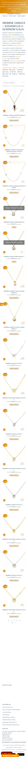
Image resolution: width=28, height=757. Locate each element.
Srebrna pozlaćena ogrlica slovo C (14, 610)
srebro (21, 67)
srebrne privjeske (16, 61)
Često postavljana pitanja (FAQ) (10, 724)
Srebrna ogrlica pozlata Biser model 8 (14, 292)
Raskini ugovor (8, 753)
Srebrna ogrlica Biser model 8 (14, 222)
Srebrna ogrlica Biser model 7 (14, 256)
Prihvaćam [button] (20, 754)
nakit (15, 67)
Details (14, 227)
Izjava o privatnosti (7, 707)
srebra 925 (19, 45)
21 (12, 623)
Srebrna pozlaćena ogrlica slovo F (14, 469)
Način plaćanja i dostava (8, 717)
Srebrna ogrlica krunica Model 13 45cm (14, 187)
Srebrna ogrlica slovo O (14, 505)
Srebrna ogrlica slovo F (14, 434)
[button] (4, 111)
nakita (9, 35)
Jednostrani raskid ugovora (9, 722)
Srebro (14, 37)
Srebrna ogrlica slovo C (14, 575)
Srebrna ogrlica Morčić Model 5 (14, 115)
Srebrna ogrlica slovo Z (14, 363)
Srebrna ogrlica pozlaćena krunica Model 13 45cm (14, 150)
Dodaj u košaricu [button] (14, 120)
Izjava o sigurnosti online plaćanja (11, 709)
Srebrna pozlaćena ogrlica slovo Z (14, 398)
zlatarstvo (6, 67)
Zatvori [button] (14, 11)
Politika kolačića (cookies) (9, 719)
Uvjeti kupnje (5, 714)
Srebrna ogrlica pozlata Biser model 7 (14, 328)
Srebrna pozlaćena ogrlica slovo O (14, 540)
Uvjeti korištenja (6, 712)
